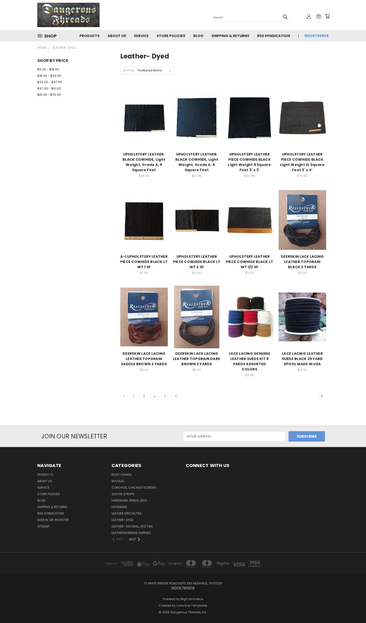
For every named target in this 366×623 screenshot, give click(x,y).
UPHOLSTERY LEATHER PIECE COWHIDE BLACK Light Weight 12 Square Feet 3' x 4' (302, 162)
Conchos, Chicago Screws (134, 487)
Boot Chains (122, 474)
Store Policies (171, 35)
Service (141, 35)
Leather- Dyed (122, 520)
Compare (142, 117)
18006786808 (316, 35)
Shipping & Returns (230, 35)
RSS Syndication (273, 35)
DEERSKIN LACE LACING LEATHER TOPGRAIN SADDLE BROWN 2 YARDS (144, 358)
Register (62, 520)
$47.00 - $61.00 (49, 88)
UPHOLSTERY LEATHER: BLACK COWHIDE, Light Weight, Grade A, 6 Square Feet (143, 162)
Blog (198, 35)
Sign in (43, 520)
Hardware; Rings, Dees (129, 500)
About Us (117, 35)
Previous (353, 607)
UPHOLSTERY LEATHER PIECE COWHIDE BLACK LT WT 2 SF (197, 261)
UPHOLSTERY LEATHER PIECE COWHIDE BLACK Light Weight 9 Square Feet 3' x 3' (249, 162)
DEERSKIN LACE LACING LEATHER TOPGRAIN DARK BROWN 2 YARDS (196, 358)
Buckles (118, 481)
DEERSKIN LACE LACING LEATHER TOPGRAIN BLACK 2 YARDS (302, 261)
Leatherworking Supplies (131, 533)
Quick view (144, 107)
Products (89, 35)
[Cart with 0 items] (327, 16)
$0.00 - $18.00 (48, 69)
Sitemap (43, 526)
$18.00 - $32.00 (49, 75)
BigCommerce (192, 599)
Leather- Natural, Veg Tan (132, 526)
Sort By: (129, 70)
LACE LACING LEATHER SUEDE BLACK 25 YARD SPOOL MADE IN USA (302, 358)
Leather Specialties (127, 513)
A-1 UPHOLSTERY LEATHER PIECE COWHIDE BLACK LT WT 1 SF (144, 261)
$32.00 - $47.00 (49, 82)
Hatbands (119, 507)
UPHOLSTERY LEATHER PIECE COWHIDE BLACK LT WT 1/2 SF (249, 261)
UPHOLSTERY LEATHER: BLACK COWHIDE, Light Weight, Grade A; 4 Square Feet (196, 162)
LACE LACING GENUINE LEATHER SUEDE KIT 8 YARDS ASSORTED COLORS (249, 361)
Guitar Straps (123, 494)
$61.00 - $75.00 (49, 94)
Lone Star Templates (192, 605)
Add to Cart (144, 126)
